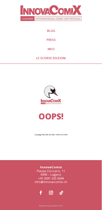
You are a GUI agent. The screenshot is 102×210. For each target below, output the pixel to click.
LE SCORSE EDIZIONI (51, 58)
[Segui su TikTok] (61, 193)
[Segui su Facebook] (40, 193)
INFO (51, 49)
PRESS (51, 40)
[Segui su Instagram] (51, 193)
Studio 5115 (57, 205)
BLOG (51, 31)
